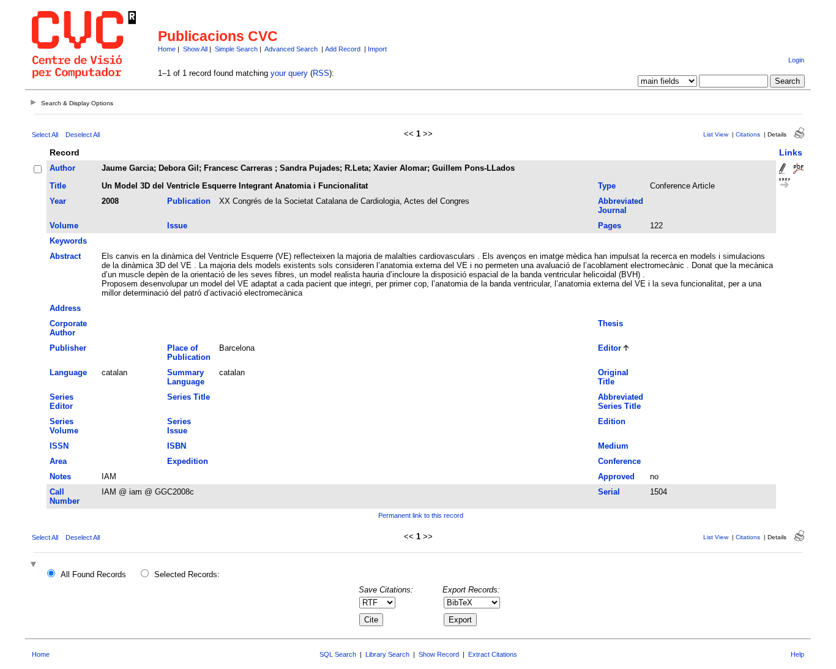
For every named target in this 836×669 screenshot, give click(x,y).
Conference (619, 461)
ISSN (59, 445)
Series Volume (64, 426)
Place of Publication (189, 352)
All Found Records (93, 574)
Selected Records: (187, 574)
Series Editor (61, 401)
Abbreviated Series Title (620, 401)
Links (790, 152)
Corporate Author (68, 328)
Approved (616, 476)
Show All (195, 49)
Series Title (188, 397)
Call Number (65, 496)
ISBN (176, 445)
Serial (609, 491)
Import (377, 49)
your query (289, 73)
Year (58, 201)
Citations (748, 134)
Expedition (187, 461)
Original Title (613, 377)
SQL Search (337, 654)
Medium (613, 445)
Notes (60, 476)
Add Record (342, 49)
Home (167, 49)
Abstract (65, 256)
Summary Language (185, 377)
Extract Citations (492, 654)
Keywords (68, 240)
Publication (189, 201)
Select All (45, 134)
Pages (609, 225)
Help (797, 654)
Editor (609, 348)
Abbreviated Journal (620, 205)
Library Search (387, 654)
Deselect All (82, 134)
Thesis (610, 323)
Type (607, 185)
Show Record (439, 654)
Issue (177, 225)
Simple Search (236, 49)
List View (715, 134)
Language (68, 372)
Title (58, 185)
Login (796, 60)
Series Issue (179, 426)
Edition (611, 421)
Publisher (68, 348)
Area (58, 461)
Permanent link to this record (420, 515)
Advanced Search (291, 49)
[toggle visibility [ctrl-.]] (35, 565)
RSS (321, 73)
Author (62, 168)
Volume (64, 225)
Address (65, 308)
